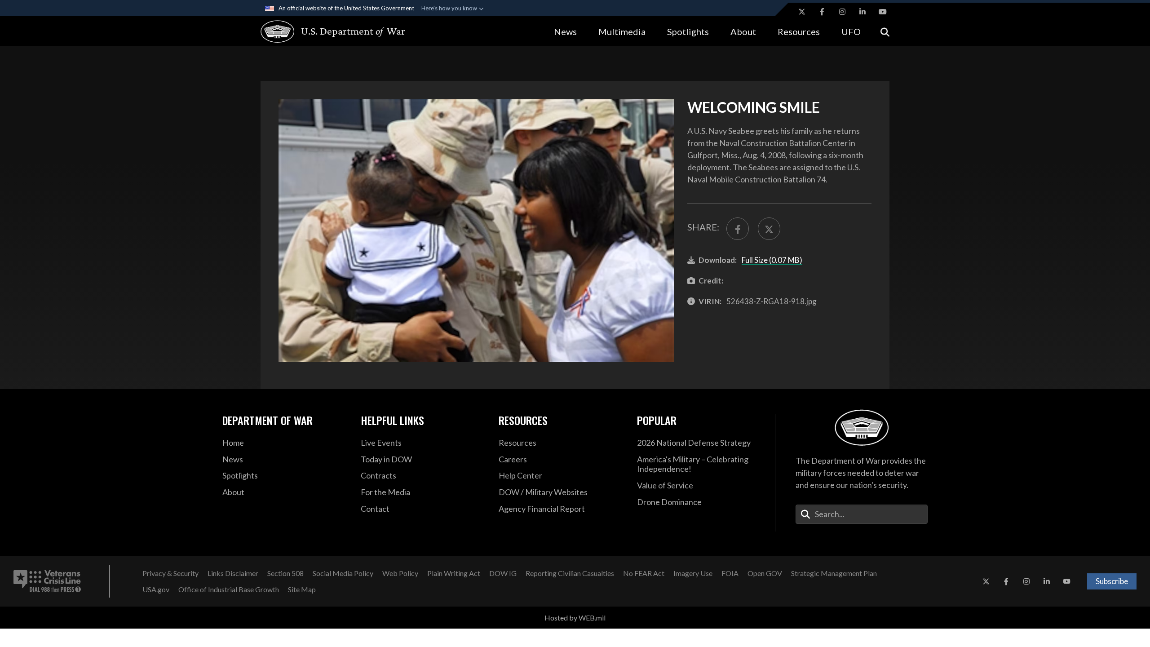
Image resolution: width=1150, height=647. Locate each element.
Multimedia (622, 31)
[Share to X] (769, 228)
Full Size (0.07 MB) (772, 260)
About (743, 31)
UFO (851, 31)
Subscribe (1112, 581)
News (565, 31)
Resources (799, 31)
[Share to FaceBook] (737, 228)
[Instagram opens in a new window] (842, 11)
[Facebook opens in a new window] (822, 11)
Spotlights (688, 31)
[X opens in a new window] (802, 11)
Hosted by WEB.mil (575, 617)
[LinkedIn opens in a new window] (862, 11)
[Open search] (884, 31)
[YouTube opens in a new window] (882, 11)
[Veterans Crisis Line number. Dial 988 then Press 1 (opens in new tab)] (47, 581)
